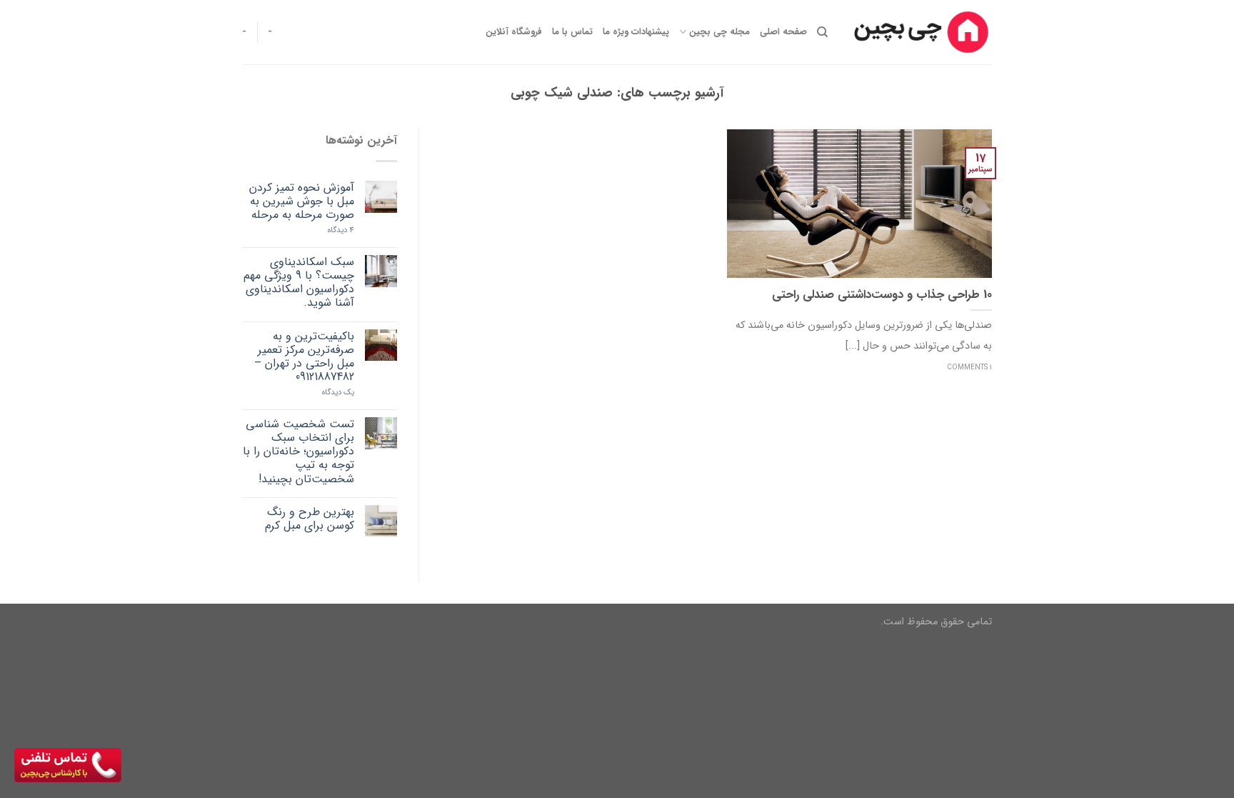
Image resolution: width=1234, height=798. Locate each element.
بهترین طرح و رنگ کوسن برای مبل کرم (309, 518)
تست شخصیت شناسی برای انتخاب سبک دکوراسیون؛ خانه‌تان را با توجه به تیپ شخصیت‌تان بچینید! (298, 451)
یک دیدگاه (338, 392)
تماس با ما (572, 32)
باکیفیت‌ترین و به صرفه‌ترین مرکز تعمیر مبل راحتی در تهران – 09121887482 (304, 356)
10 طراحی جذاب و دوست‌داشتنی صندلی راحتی (882, 296)
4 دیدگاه (341, 230)
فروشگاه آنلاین (514, 32)
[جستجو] (822, 32)
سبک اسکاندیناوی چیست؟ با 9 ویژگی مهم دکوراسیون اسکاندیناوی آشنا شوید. (299, 282)
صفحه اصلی (783, 32)
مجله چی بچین (719, 32)
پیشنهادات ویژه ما (636, 32)
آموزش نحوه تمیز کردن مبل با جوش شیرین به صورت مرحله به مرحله (301, 201)
